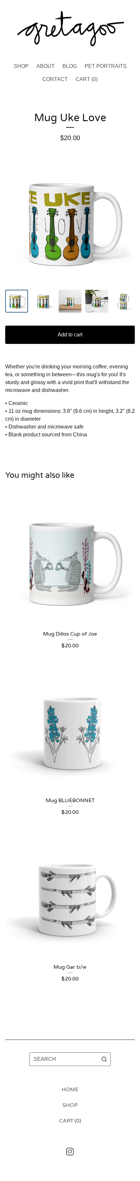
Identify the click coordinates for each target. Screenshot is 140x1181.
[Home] (70, 28)
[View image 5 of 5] (123, 301)
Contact (55, 79)
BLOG (70, 66)
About (45, 66)
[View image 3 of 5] (70, 301)
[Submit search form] (104, 1059)
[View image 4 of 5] (96, 301)
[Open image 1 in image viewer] (70, 221)
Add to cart (70, 334)
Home (70, 1089)
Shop (21, 66)
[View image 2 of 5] (43, 301)
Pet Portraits (106, 66)
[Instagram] (70, 1151)
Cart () (87, 79)
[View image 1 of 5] (16, 301)
